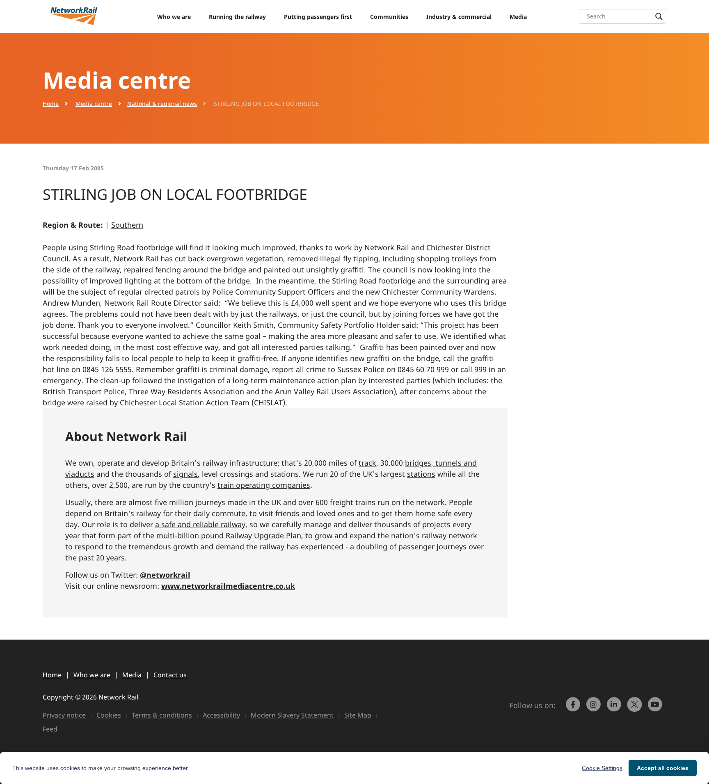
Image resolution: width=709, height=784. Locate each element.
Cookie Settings (602, 768)
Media (518, 17)
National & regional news (162, 103)
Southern (127, 225)
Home (51, 103)
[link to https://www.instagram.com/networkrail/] (594, 708)
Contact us (170, 674)
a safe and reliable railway (200, 524)
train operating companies (263, 485)
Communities (389, 17)
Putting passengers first (318, 17)
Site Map (357, 715)
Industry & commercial (459, 17)
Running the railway (237, 17)
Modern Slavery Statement (292, 715)
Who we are (174, 17)
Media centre (93, 103)
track (367, 463)
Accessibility (221, 715)
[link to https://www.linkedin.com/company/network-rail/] (615, 708)
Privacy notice (64, 715)
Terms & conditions (162, 715)
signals (185, 474)
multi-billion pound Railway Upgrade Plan (228, 535)
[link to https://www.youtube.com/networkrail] (656, 708)
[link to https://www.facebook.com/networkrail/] (574, 708)
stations (421, 474)
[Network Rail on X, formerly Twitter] (635, 708)
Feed (50, 729)
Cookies (108, 715)
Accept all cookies (662, 768)
